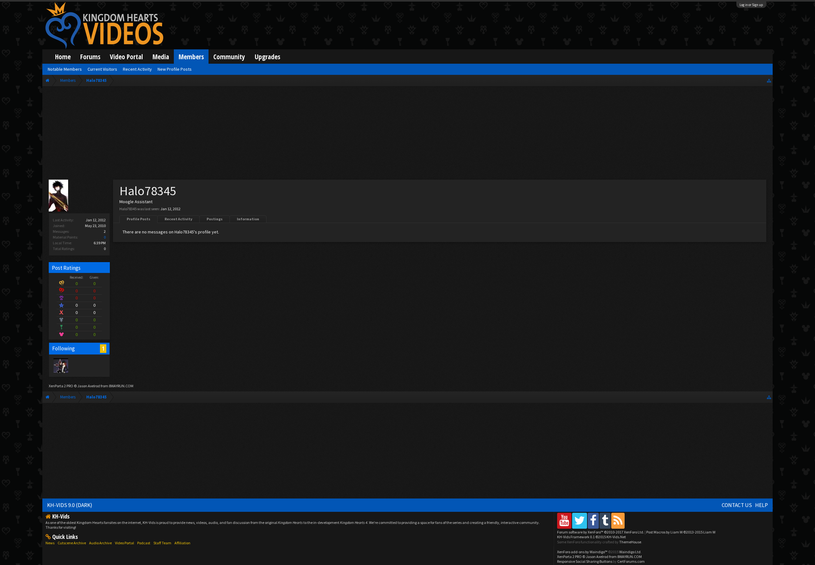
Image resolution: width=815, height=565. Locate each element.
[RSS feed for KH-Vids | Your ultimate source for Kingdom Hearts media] (617, 520)
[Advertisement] (407, 134)
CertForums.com (631, 561)
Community (229, 56)
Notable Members (65, 69)
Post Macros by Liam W (680, 532)
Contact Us (737, 505)
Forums (90, 56)
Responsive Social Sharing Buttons (584, 561)
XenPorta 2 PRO (61, 385)
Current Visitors (102, 69)
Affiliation (182, 542)
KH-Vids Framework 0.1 (591, 536)
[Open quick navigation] (769, 80)
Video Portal (126, 56)
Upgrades (267, 56)
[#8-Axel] (60, 365)
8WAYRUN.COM (121, 385)
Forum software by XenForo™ (600, 532)
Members (191, 56)
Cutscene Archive (72, 542)
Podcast (143, 542)
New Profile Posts (175, 69)
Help (761, 505)
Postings (215, 219)
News (50, 542)
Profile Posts (138, 219)
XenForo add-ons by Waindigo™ (582, 551)
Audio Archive (100, 542)
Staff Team (162, 542)
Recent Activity (178, 219)
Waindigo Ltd (630, 551)
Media (160, 56)
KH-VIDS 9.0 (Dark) (69, 505)
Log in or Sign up (751, 5)
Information (248, 219)
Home (63, 56)
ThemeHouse (630, 542)
